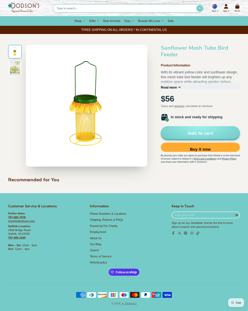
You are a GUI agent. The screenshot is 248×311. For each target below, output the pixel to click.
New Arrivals (111, 21)
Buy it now (200, 149)
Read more (169, 87)
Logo (23, 8)
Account (226, 8)
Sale (171, 21)
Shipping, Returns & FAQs (106, 219)
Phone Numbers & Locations (108, 213)
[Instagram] (192, 233)
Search (94, 250)
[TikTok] (198, 233)
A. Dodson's (129, 303)
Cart (237, 8)
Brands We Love (149, 21)
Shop (78, 21)
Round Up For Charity (104, 226)
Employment (98, 232)
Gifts (92, 21)
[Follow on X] (179, 233)
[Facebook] (173, 233)
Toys (127, 21)
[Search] (199, 8)
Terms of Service (100, 256)
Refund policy (98, 262)
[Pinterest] (185, 233)
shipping (179, 106)
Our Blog (95, 244)
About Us (96, 238)
